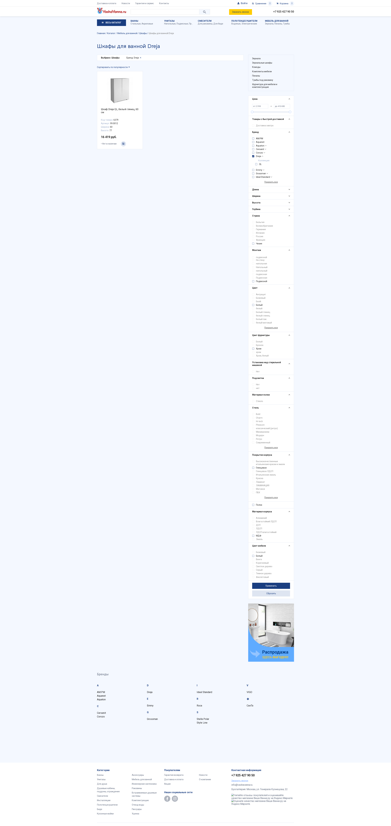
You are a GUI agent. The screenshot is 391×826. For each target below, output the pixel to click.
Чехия (259, 243)
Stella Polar (203, 719)
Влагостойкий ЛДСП (266, 521)
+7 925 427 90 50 (283, 11)
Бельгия (260, 222)
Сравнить (123, 143)
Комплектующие (140, 800)
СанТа (250, 705)
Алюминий (261, 518)
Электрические (249, 23)
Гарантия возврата (173, 775)
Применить (271, 586)
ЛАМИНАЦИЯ (262, 485)
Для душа (102, 784)
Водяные (236, 23)
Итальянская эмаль (266, 475)
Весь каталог (113, 22)
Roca (199, 705)
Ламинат (260, 482)
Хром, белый (262, 355)
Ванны (134, 21)
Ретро (259, 439)
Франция (260, 240)
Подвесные (182, 23)
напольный (261, 271)
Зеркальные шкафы (262, 63)
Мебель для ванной (276, 21)
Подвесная (261, 278)
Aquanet (260, 142)
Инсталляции (103, 800)
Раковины (137, 788)
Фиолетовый (262, 577)
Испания (260, 233)
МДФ (258, 535)
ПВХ (258, 492)
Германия (261, 229)
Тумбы (286, 23)
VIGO (249, 692)
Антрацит (261, 294)
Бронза (259, 345)
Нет (258, 371)
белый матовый (264, 322)
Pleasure (260, 425)
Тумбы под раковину (262, 80)
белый (259, 308)
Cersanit (260, 149)
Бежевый (260, 298)
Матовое (260, 489)
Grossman (261, 173)
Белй (258, 301)
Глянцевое (261, 468)
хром (258, 352)
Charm (259, 418)
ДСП (258, 525)
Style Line (202, 722)
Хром (258, 348)
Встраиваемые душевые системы (144, 794)
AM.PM (259, 138)
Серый (259, 570)
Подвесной (261, 281)
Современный (263, 442)
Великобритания (264, 226)
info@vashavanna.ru (241, 784)
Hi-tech (259, 421)
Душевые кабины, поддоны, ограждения (108, 790)
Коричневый (262, 563)
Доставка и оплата (106, 3)
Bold (258, 414)
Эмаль (259, 539)
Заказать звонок (240, 12)
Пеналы (278, 23)
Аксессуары (138, 775)
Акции (167, 784)
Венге (259, 559)
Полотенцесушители (244, 21)
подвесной (261, 257)
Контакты (164, 3)
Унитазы (169, 21)
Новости (126, 3)
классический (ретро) (267, 428)
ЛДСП (259, 528)
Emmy (259, 170)
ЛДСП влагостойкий (266, 532)
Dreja (258, 156)
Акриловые (147, 23)
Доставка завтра (264, 125)
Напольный (261, 267)
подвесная (261, 274)
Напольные (170, 23)
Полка (259, 505)
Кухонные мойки (105, 813)
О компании (205, 779)
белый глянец (263, 315)
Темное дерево (264, 573)
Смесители (205, 21)
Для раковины (205, 23)
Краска (259, 478)
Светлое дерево (264, 566)
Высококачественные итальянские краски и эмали (270, 462)
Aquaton (260, 145)
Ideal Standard (263, 177)
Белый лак (261, 319)
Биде (99, 809)
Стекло (259, 401)
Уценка (135, 813)
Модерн (260, 435)
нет (257, 388)
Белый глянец (263, 312)
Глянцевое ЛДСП (264, 471)
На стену (260, 260)
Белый (259, 305)
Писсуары (137, 809)
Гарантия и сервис (144, 3)
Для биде (218, 23)
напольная (261, 263)
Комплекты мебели (262, 71)
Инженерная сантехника (144, 784)
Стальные (136, 23)
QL (260, 164)
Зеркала (269, 23)
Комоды (256, 67)
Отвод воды (138, 805)
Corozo (259, 152)
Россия (259, 236)
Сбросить (271, 593)
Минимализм (262, 432)
